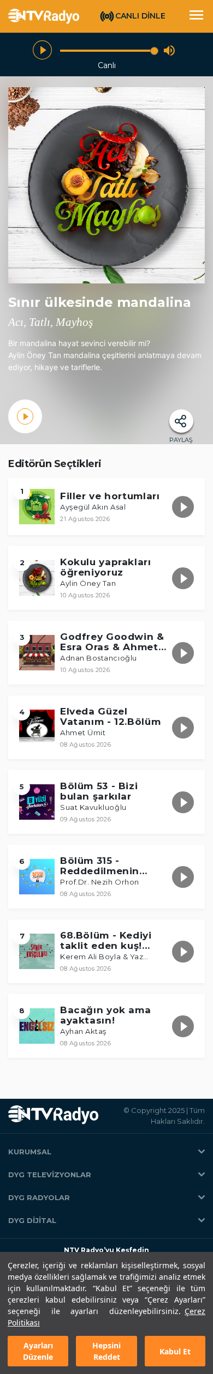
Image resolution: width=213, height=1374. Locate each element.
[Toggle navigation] (196, 16)
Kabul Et (175, 1351)
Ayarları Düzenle (38, 1351)
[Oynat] (42, 50)
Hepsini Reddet (106, 1351)
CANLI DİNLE (140, 16)
